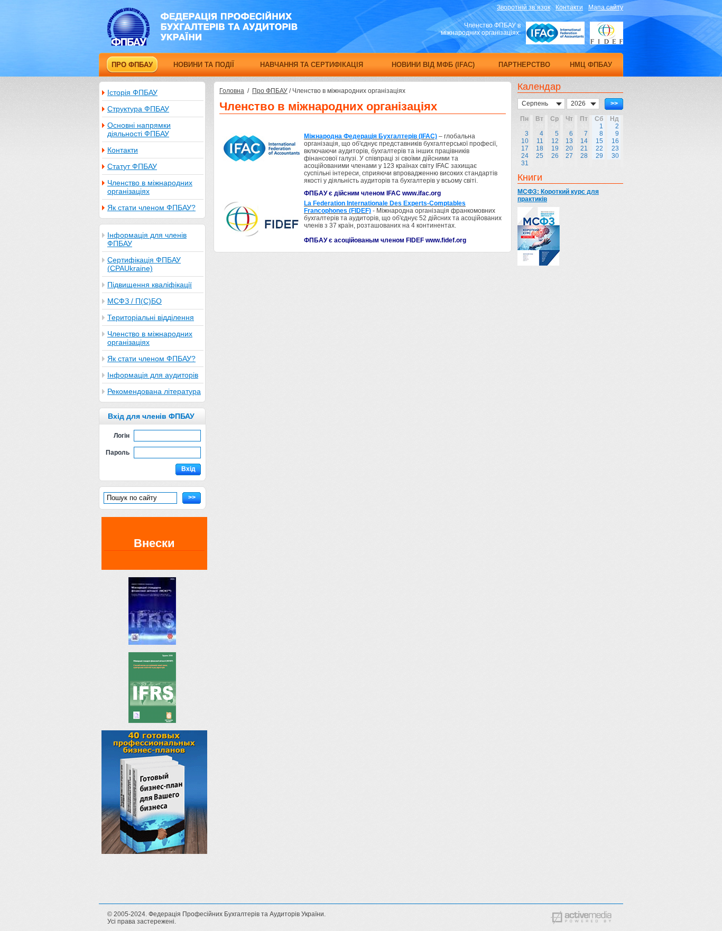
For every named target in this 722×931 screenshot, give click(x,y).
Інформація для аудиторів (152, 375)
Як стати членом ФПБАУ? (151, 207)
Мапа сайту (605, 7)
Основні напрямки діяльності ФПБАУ (139, 129)
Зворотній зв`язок (523, 7)
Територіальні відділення (150, 317)
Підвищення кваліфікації (149, 284)
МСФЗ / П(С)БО (134, 301)
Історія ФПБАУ (132, 92)
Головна (231, 91)
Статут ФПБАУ (132, 166)
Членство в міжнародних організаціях (149, 186)
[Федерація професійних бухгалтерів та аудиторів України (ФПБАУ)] (202, 44)
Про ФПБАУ (270, 91)
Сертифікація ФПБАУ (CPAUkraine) (144, 264)
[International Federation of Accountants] (555, 33)
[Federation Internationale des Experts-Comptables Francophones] (606, 33)
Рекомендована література (154, 391)
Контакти (569, 7)
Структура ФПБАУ (138, 109)
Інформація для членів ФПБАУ (147, 239)
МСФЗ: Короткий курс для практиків (558, 195)
